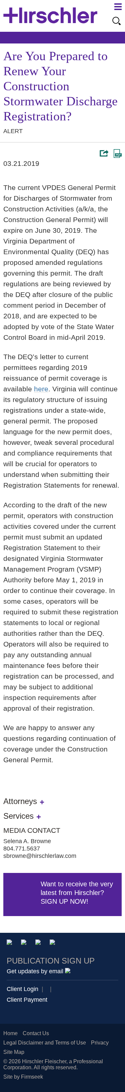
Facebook (53, 943)
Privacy (100, 1043)
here (41, 389)
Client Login (22, 989)
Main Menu (118, 6)
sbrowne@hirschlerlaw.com (39, 856)
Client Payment (27, 999)
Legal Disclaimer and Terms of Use (44, 1043)
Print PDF (118, 153)
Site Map (13, 1052)
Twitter (39, 943)
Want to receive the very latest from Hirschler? (77, 892)
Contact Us (36, 1033)
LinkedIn (25, 943)
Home (10, 1033)
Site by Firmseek (23, 1077)
